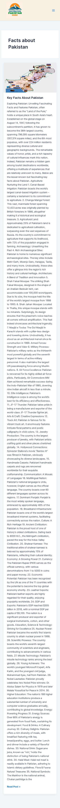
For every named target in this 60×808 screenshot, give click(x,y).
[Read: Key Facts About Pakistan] (30, 78)
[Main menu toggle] (53, 10)
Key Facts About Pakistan (25, 97)
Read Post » (13, 786)
